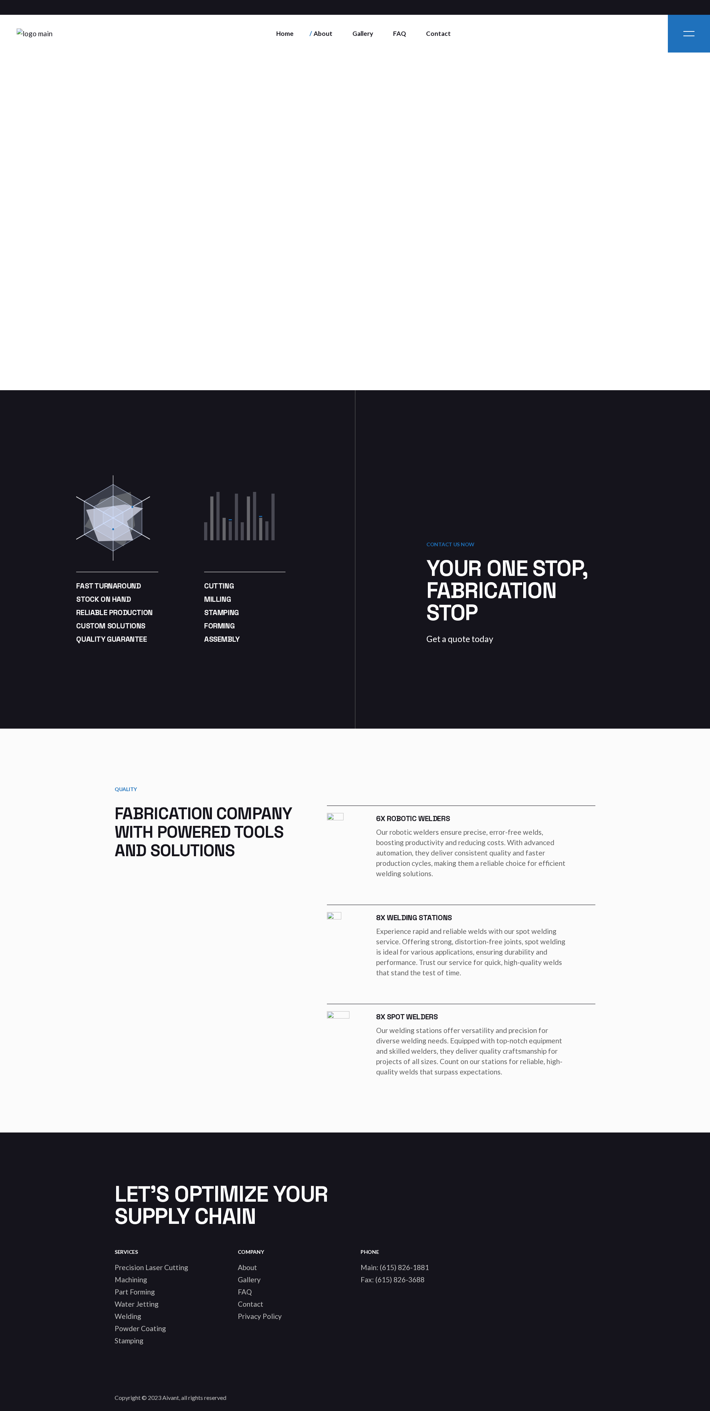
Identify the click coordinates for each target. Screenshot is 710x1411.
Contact (250, 1304)
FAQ (245, 1291)
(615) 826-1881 (404, 1267)
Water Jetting (137, 1304)
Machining (131, 1279)
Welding (128, 1316)
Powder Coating (140, 1328)
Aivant (170, 1397)
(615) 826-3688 (400, 1279)
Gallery (249, 1279)
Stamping (129, 1340)
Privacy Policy (260, 1316)
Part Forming (135, 1291)
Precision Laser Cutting (151, 1267)
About (247, 1267)
